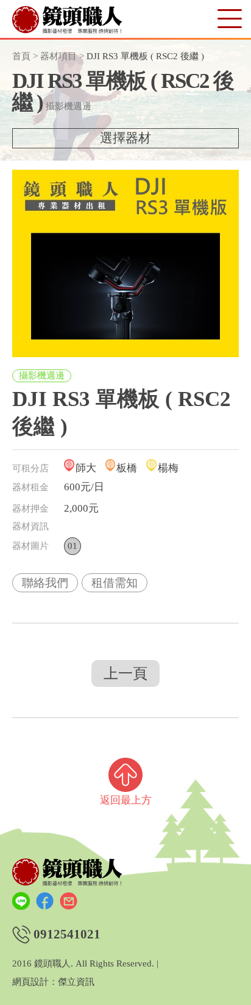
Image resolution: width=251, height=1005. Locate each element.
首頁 (21, 56)
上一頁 (125, 673)
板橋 (126, 468)
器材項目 (58, 56)
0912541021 (67, 934)
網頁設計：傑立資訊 (53, 982)
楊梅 (168, 468)
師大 (86, 468)
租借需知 (114, 582)
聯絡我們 (45, 582)
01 (72, 546)
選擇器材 (125, 138)
